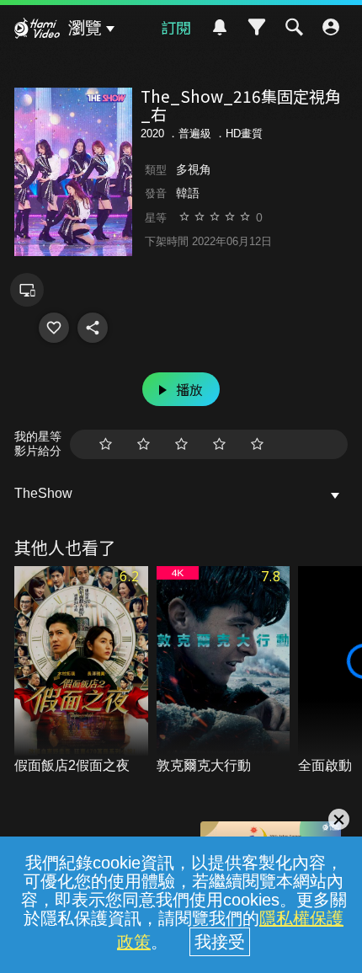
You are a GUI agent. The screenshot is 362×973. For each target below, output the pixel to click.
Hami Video (37, 30)
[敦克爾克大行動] (223, 671)
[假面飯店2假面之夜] (81, 671)
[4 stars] (219, 444)
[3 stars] (181, 444)
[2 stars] (143, 444)
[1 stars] (106, 444)
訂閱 (176, 27)
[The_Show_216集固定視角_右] (54, 328)
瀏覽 (85, 28)
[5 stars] (257, 444)
